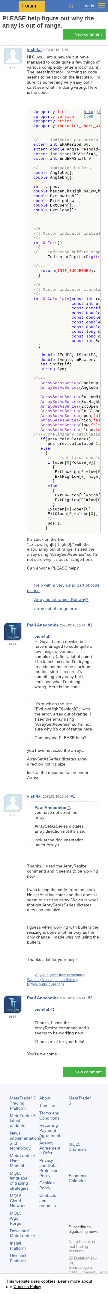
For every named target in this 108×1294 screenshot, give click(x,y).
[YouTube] (72, 1218)
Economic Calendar (78, 1178)
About (44, 1098)
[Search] (71, 6)
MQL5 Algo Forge (16, 1218)
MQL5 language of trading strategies (19, 1181)
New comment (88, 34)
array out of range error (56, 608)
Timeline (47, 1105)
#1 (90, 625)
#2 (72, 796)
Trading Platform (23, 1103)
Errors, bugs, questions (45, 984)
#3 (90, 997)
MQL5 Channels (78, 1147)
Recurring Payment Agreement (49, 1130)
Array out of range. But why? (61, 599)
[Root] (4, 36)
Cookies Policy (47, 1185)
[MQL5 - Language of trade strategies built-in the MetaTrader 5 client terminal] (9, 6)
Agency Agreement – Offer (49, 1148)
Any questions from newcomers (60, 975)
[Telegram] (82, 1209)
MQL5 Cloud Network (18, 1200)
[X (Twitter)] (91, 1209)
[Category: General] (11, 36)
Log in (88, 6)
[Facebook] (72, 1209)
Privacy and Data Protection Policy (48, 1168)
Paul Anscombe (43, 625)
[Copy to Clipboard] (95, 112)
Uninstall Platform (18, 1258)
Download (23, 1233)
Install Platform (18, 1246)
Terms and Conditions (49, 1115)
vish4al (34, 49)
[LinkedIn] (82, 1218)
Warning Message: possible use (53, 980)
